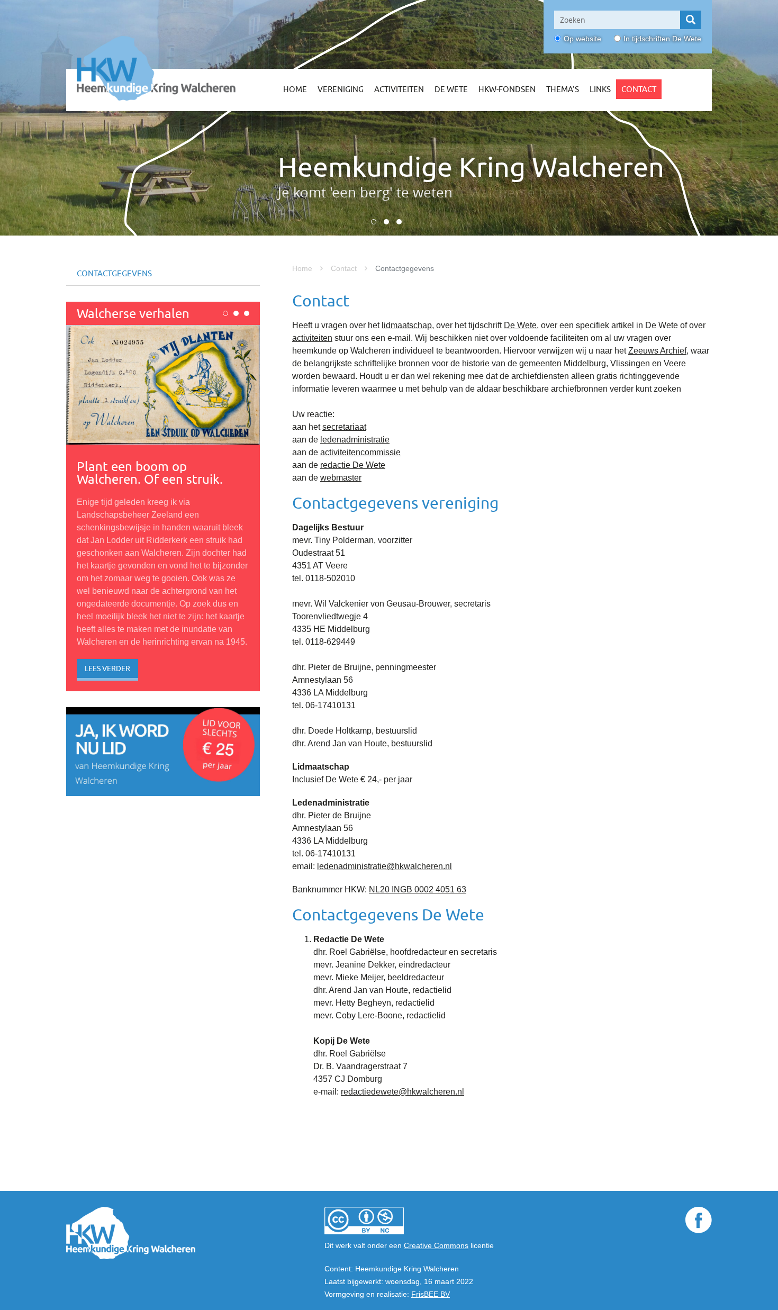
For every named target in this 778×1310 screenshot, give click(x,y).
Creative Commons (436, 1245)
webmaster (340, 477)
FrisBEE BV (430, 1294)
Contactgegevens (114, 273)
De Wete (451, 89)
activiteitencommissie (360, 452)
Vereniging (341, 89)
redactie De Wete (352, 464)
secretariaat (344, 426)
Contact (638, 89)
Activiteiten (399, 89)
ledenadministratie (355, 439)
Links (600, 89)
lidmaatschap (407, 325)
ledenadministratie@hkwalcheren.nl (384, 866)
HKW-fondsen (507, 89)
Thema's (562, 89)
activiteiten (312, 337)
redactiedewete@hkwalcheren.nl (402, 1091)
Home (295, 89)
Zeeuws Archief (657, 350)
